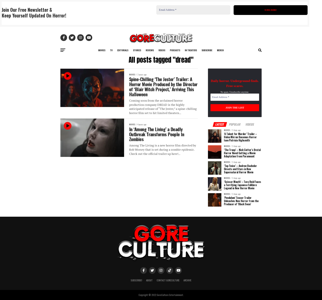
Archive (187, 280)
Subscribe (207, 50)
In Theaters (191, 50)
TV (111, 50)
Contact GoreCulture (168, 280)
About (149, 280)
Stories (137, 50)
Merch (220, 50)
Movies (101, 50)
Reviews (150, 50)
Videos (161, 50)
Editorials (122, 50)
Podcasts (175, 50)
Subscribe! (136, 280)
